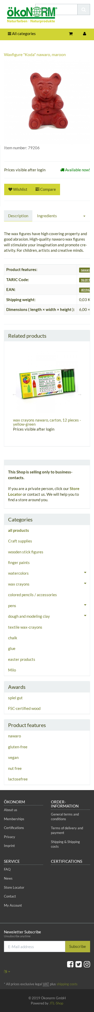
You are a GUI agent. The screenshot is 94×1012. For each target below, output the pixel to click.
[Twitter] (78, 964)
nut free (15, 768)
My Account (13, 905)
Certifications (14, 828)
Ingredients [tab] (47, 215)
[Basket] (71, 33)
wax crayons (19, 584)
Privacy (9, 837)
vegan (13, 757)
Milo (12, 670)
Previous (14, 394)
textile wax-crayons (25, 627)
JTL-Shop (56, 1003)
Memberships (14, 819)
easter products (21, 659)
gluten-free (17, 746)
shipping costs (67, 984)
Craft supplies (20, 541)
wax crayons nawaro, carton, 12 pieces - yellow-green (47, 422)
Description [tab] (18, 215)
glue (11, 648)
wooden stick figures (25, 551)
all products (18, 530)
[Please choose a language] (7, 971)
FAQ (7, 869)
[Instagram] (87, 964)
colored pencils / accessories (32, 594)
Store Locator (14, 887)
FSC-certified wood (24, 708)
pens (12, 605)
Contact (10, 896)
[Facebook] (70, 964)
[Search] (83, 9)
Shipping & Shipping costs (65, 844)
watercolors (18, 573)
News (8, 878)
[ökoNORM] (15, 15)
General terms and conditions (65, 816)
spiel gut (15, 697)
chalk (12, 637)
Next (79, 394)
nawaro (86, 269)
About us (10, 810)
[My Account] (84, 33)
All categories (23, 33)
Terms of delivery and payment (67, 830)
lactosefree (18, 779)
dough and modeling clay (29, 616)
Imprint (9, 846)
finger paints (19, 562)
